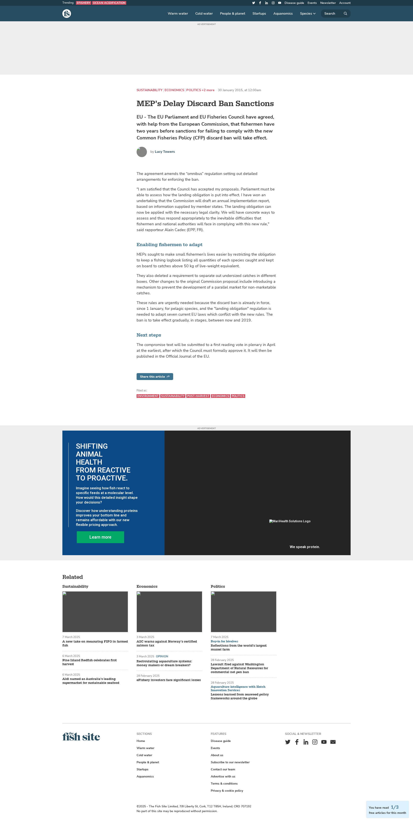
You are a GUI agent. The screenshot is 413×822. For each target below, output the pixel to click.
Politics (193, 90)
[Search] (336, 13)
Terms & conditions (224, 784)
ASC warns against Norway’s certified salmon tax (167, 643)
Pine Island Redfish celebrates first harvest (89, 662)
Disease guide (294, 3)
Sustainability (149, 90)
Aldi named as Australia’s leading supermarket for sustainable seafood (90, 681)
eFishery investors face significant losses (169, 680)
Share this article (152, 377)
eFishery (83, 3)
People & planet (232, 13)
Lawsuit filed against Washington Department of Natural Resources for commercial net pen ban (239, 668)
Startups (259, 13)
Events (312, 3)
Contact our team (223, 769)
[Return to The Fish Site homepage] (81, 740)
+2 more (208, 90)
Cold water (204, 13)
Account (345, 3)
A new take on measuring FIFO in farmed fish (95, 643)
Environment (148, 396)
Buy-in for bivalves (224, 641)
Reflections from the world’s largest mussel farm (239, 648)
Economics (174, 90)
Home (141, 741)
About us (217, 755)
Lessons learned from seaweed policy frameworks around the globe (240, 696)
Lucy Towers (165, 151)
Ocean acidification (109, 3)
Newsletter (328, 3)
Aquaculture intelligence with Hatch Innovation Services (238, 688)
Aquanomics (283, 13)
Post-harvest (198, 396)
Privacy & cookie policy (227, 791)
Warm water (178, 13)
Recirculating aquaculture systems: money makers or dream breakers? (164, 663)
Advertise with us (223, 776)
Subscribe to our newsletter (230, 762)
